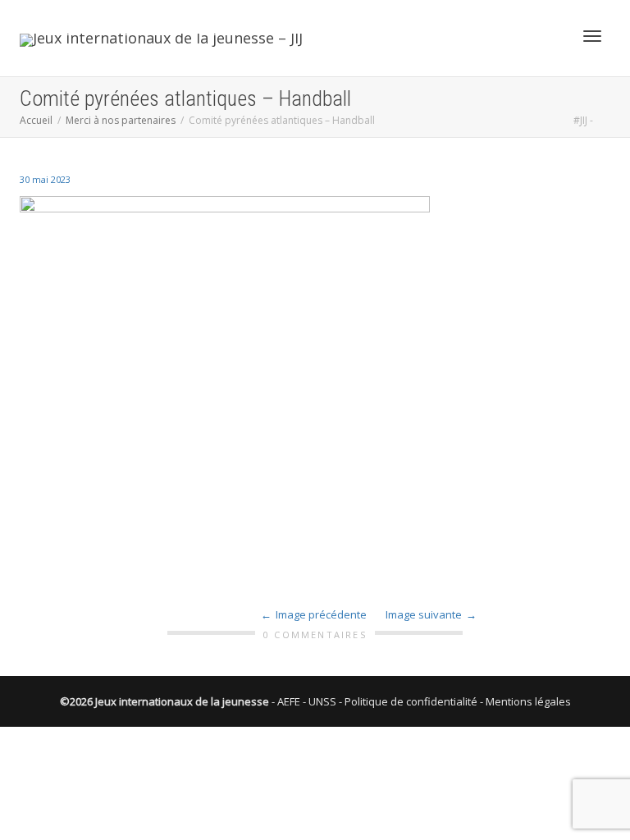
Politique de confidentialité (411, 701)
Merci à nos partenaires (121, 120)
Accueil (36, 120)
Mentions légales (528, 701)
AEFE (288, 701)
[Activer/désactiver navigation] (592, 36)
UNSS (322, 701)
